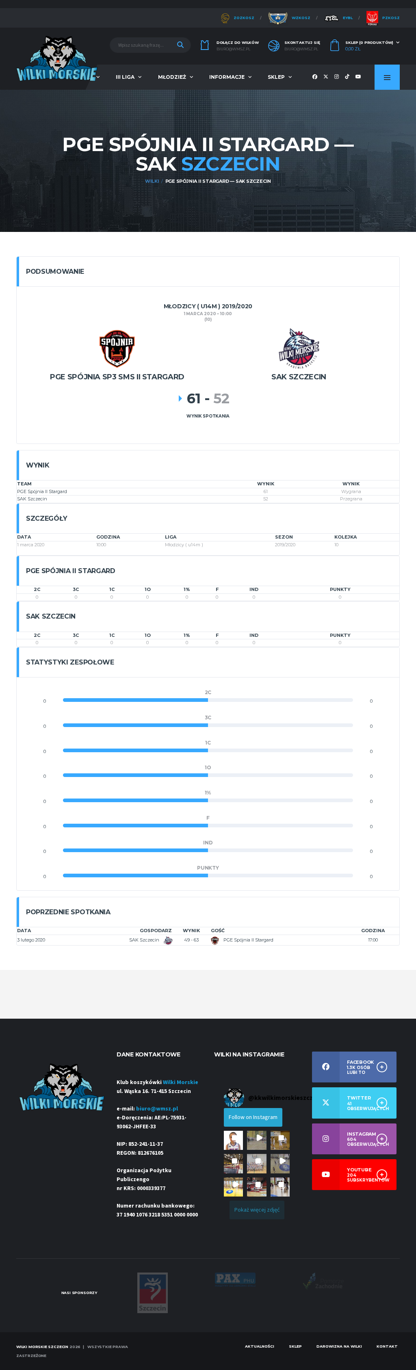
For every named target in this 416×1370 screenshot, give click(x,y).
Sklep (276, 77)
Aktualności (259, 1346)
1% (187, 589)
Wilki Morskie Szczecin (42, 1346)
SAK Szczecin (32, 499)
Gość (218, 930)
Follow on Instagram (253, 1117)
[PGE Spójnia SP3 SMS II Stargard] (117, 348)
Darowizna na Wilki (339, 1346)
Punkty (340, 589)
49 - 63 (191, 940)
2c (37, 589)
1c (112, 589)
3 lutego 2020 (31, 940)
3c (76, 589)
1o (148, 589)
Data (24, 930)
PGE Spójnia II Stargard (42, 491)
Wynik (191, 930)
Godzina (373, 930)
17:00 (373, 940)
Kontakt (387, 1346)
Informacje (227, 77)
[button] (233, 1140)
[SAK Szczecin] (299, 348)
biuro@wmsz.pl (233, 49)
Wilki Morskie (180, 1082)
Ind (253, 589)
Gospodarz (156, 930)
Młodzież (172, 77)
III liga (125, 77)
